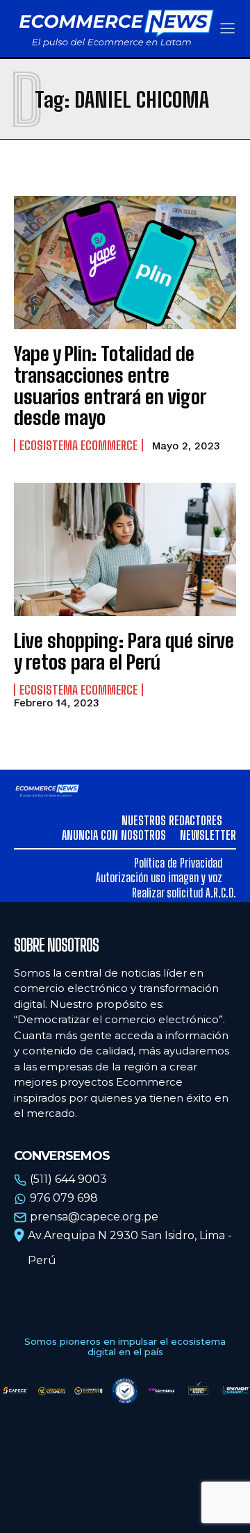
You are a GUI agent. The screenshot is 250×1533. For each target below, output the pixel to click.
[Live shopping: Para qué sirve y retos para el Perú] (125, 549)
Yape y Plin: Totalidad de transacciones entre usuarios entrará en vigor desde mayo (110, 385)
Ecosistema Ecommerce (78, 445)
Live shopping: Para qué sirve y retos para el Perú (124, 651)
